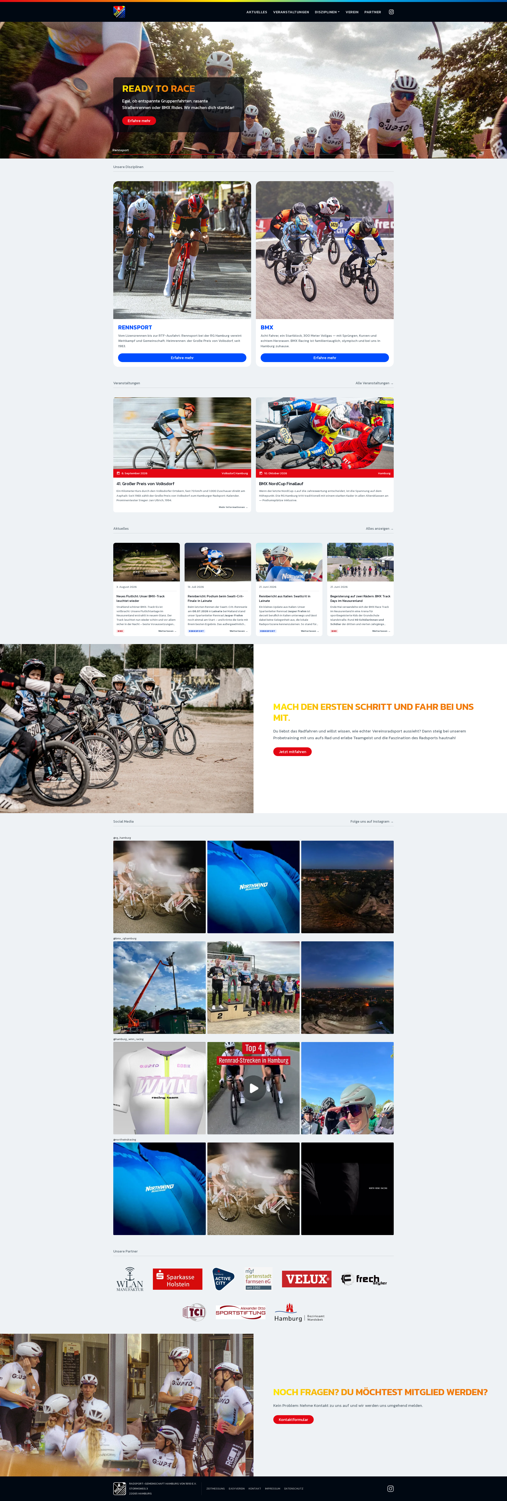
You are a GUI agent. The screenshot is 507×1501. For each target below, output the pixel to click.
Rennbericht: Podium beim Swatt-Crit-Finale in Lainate (216, 598)
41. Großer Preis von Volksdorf (145, 483)
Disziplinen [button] (326, 12)
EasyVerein (237, 1489)
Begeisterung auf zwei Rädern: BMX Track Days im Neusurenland (360, 598)
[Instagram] (391, 12)
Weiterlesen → (167, 631)
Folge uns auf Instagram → (372, 821)
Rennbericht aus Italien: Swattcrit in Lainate (284, 598)
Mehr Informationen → (233, 507)
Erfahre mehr (139, 121)
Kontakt (255, 1489)
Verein (352, 12)
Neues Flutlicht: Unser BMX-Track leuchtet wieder (140, 598)
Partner (372, 12)
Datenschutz (293, 1489)
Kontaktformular (293, 1420)
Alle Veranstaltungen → (374, 383)
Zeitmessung (215, 1489)
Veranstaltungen (291, 12)
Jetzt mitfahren (292, 752)
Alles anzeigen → (380, 528)
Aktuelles (256, 12)
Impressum (272, 1489)
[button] (182, 151)
